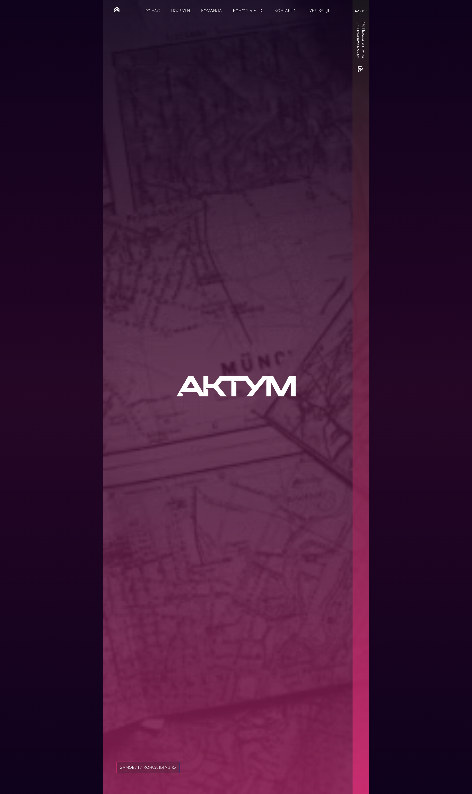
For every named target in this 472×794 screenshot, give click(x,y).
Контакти (285, 11)
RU (364, 11)
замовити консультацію (148, 767)
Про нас (150, 11)
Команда (211, 11)
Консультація (248, 11)
